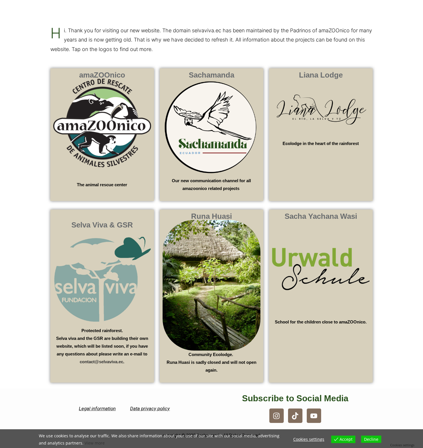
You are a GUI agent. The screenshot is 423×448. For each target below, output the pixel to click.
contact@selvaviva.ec (101, 361)
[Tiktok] (295, 416)
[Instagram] (276, 416)
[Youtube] (314, 416)
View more (95, 443)
